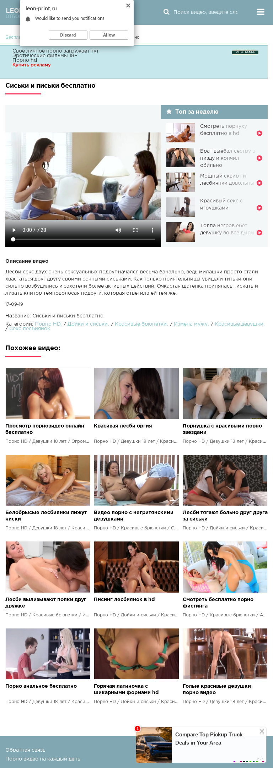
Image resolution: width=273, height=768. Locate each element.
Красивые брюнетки (141, 324)
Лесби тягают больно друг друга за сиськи (225, 516)
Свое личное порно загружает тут (55, 51)
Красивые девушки (239, 324)
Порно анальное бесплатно (41, 686)
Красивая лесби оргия (123, 426)
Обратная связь (25, 750)
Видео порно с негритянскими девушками (133, 516)
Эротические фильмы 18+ (44, 56)
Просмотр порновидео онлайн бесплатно (44, 429)
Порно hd (24, 60)
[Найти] (166, 12)
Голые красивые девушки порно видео (217, 689)
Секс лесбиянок (29, 329)
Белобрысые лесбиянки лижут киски (46, 516)
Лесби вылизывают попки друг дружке (45, 603)
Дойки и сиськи (88, 324)
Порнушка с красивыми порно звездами (222, 429)
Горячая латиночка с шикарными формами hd (126, 689)
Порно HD (47, 324)
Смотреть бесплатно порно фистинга (218, 603)
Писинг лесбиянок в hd (124, 600)
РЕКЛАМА (245, 52)
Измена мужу (191, 324)
